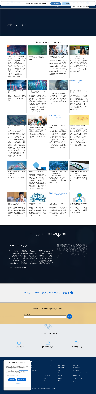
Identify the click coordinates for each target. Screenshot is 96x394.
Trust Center (33, 388)
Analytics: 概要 (56, 6)
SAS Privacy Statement (23, 370)
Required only (21, 379)
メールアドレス (27, 314)
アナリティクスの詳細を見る (16, 267)
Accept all (11, 379)
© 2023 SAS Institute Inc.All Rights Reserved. (47, 388)
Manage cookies (17, 383)
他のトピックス (64, 6)
